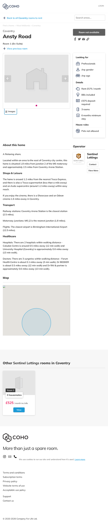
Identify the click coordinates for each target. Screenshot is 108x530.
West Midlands (23, 25)
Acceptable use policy (14, 490)
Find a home (8, 25)
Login (101, 6)
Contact (92, 164)
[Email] (83, 40)
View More (93, 170)
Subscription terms (12, 477)
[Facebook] (75, 40)
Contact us (8, 500)
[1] (36, 105)
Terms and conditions (14, 472)
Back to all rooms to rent (24, 18)
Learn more (80, 459)
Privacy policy (10, 481)
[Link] (88, 40)
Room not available (89, 32)
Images (11, 111)
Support (7, 496)
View (19, 410)
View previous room (17, 48)
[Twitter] (79, 40)
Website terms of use (14, 485)
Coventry (36, 25)
